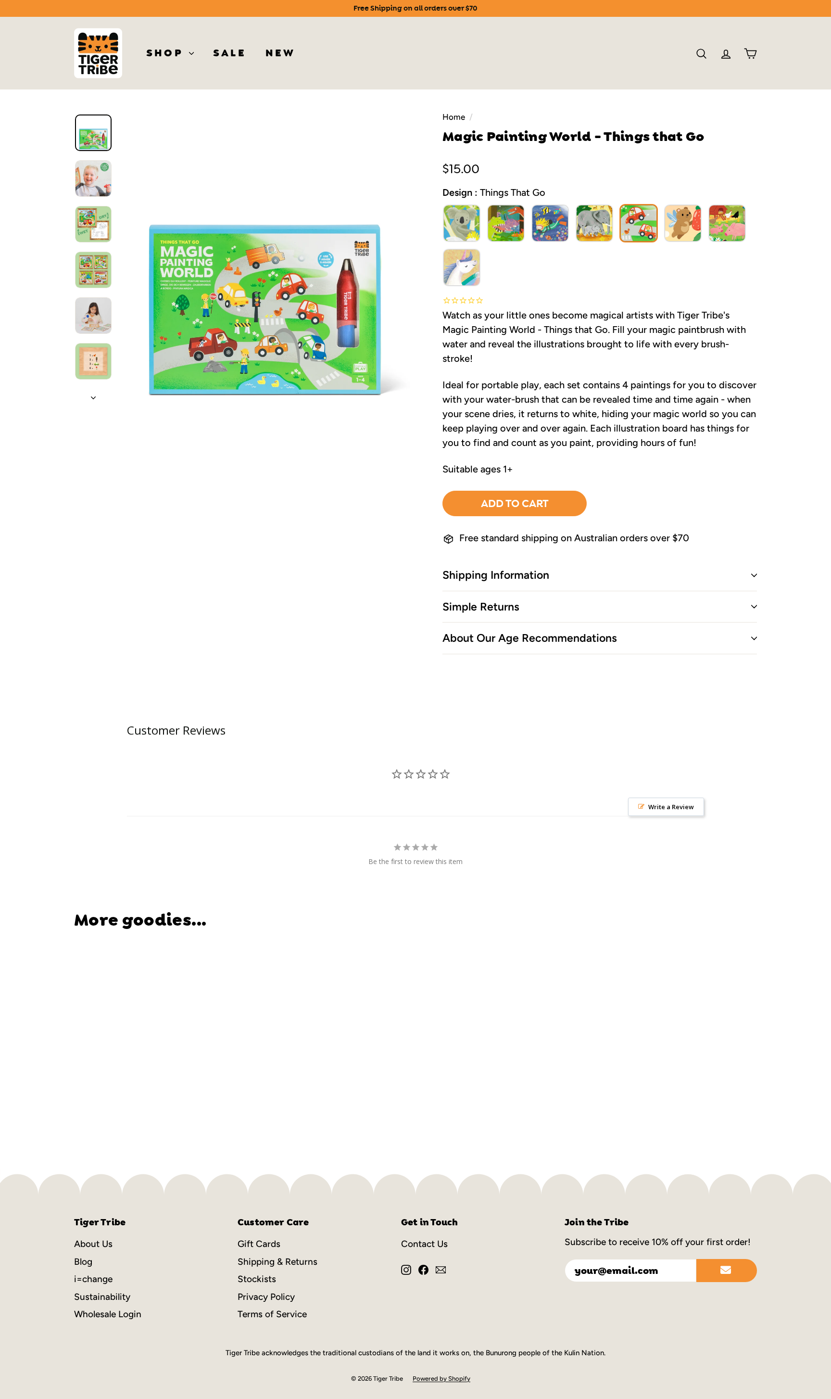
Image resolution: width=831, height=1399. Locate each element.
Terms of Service (272, 1314)
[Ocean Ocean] (550, 223)
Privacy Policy (266, 1296)
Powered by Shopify (441, 1378)
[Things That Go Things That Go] (638, 223)
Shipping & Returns (277, 1261)
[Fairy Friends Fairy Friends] (683, 223)
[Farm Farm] (727, 223)
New (280, 53)
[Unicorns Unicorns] (461, 267)
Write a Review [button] (671, 806)
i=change (93, 1279)
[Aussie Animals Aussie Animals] (461, 223)
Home (453, 117)
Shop (166, 53)
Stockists (257, 1279)
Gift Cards (259, 1243)
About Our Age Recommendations (529, 638)
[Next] (93, 394)
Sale (229, 53)
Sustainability (102, 1296)
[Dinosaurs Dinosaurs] (506, 223)
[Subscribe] (726, 1270)
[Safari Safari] (594, 223)
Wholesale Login (107, 1314)
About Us (93, 1243)
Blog (83, 1261)
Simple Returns (480, 606)
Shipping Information (495, 575)
